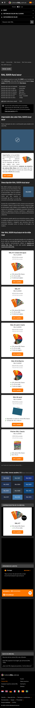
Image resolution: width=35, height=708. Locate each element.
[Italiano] (19, 691)
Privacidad (19, 700)
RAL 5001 (17, 478)
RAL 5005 (28, 484)
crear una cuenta (9, 111)
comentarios (15, 591)
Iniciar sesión (6, 69)
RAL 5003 (6, 484)
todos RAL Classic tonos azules (24, 473)
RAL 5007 (6, 491)
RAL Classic (13, 13)
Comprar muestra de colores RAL (14, 505)
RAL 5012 (17, 497)
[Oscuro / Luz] (18, 7)
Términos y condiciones (23, 697)
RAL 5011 (6, 497)
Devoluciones (5, 700)
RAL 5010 (28, 491)
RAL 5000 (6, 478)
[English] (6, 691)
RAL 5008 (17, 491)
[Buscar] (32, 22)
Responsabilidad (5, 702)
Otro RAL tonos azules (11, 472)
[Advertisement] (17, 42)
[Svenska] (27, 691)
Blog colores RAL (8, 654)
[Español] (31, 2)
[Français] (15, 691)
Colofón (3, 697)
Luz (22, 7)
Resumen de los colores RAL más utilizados (14, 657)
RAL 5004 (17, 484)
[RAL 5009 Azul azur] (17, 139)
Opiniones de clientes (10, 566)
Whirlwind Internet (14, 705)
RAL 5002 (28, 478)
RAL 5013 (28, 497)
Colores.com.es (11, 675)
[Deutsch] (10, 691)
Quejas (12, 700)
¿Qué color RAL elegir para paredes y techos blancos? (17, 666)
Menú (5, 10)
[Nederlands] (2, 691)
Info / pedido (8, 175)
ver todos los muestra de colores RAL (11, 465)
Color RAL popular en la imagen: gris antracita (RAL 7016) (16, 661)
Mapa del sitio (11, 697)
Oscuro (14, 7)
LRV (2, 101)
